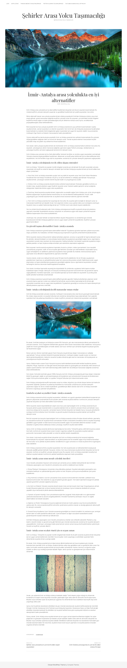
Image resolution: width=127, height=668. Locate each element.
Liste (7, 3)
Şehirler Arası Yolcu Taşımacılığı (63, 15)
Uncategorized (39, 634)
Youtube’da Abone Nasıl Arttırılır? (75, 3)
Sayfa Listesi (14, 3)
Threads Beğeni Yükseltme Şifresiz (31, 3)
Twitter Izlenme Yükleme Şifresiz (53, 3)
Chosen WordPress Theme (56, 665)
